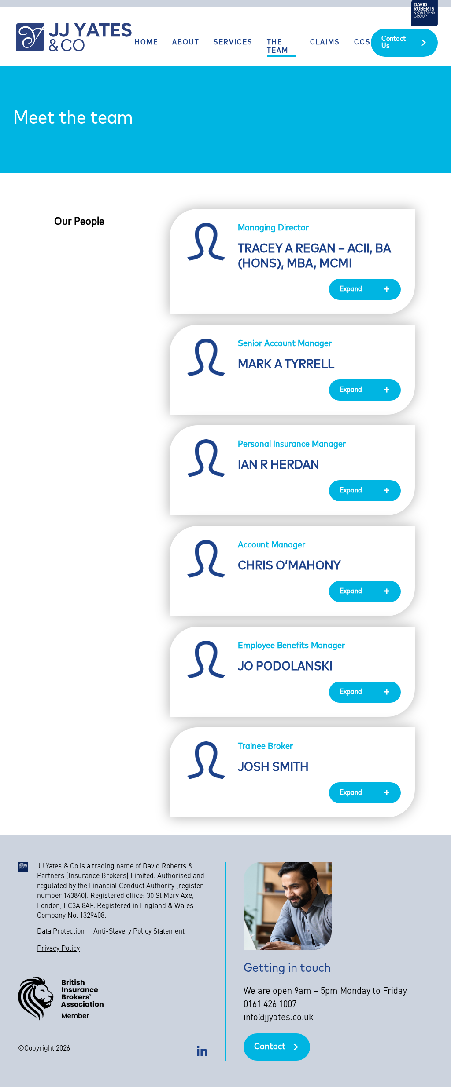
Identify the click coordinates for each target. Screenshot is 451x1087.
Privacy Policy (58, 948)
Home (146, 42)
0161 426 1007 (270, 1004)
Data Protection (61, 931)
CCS (362, 42)
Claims (325, 42)
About (186, 42)
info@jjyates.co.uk (279, 1018)
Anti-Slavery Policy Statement (139, 931)
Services (233, 42)
